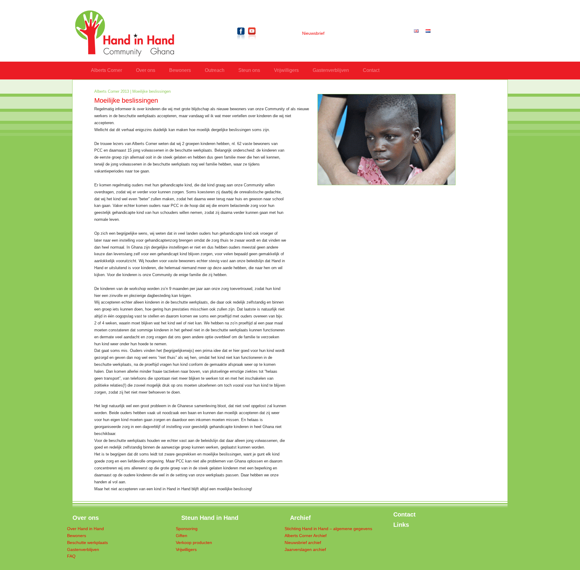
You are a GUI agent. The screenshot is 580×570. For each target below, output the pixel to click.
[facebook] (241, 41)
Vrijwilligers (286, 70)
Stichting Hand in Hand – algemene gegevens (328, 529)
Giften (181, 535)
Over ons (145, 70)
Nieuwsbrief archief (303, 542)
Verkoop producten (194, 542)
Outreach (214, 70)
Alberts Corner (106, 70)
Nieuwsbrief (313, 33)
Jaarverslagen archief (305, 549)
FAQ (71, 556)
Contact (371, 70)
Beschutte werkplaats (87, 542)
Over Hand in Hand (85, 529)
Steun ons (249, 70)
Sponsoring (187, 529)
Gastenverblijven (331, 70)
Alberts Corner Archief (306, 535)
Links (401, 524)
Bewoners (180, 70)
